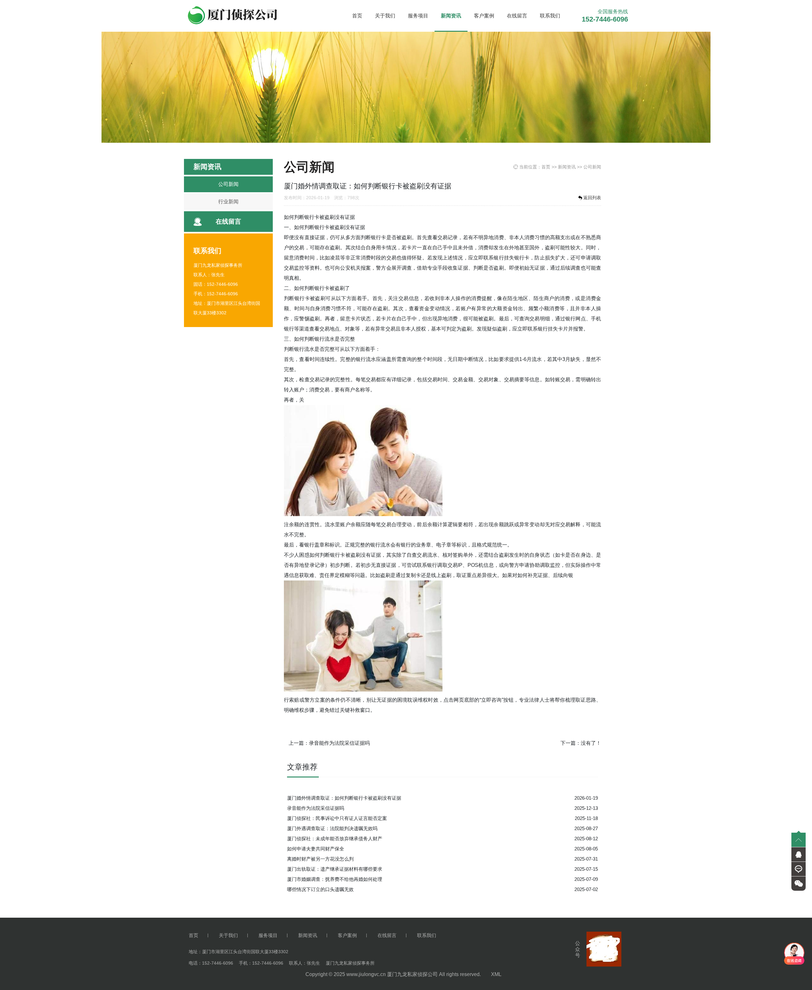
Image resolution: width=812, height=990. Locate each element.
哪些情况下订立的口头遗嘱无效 (320, 889)
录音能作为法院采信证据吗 (339, 743)
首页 (357, 15)
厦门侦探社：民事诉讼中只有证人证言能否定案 (337, 818)
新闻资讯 (451, 15)
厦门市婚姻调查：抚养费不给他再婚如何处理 (334, 879)
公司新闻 (228, 184)
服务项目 (418, 15)
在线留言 (517, 15)
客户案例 (484, 15)
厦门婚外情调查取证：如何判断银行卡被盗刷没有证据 (344, 798)
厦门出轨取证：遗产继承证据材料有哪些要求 (334, 869)
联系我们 (550, 15)
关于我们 (385, 15)
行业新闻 (228, 201)
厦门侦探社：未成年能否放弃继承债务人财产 (334, 838)
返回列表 (592, 197)
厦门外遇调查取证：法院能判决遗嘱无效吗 (332, 828)
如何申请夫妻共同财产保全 (315, 848)
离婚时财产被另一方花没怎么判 (320, 859)
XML (496, 974)
